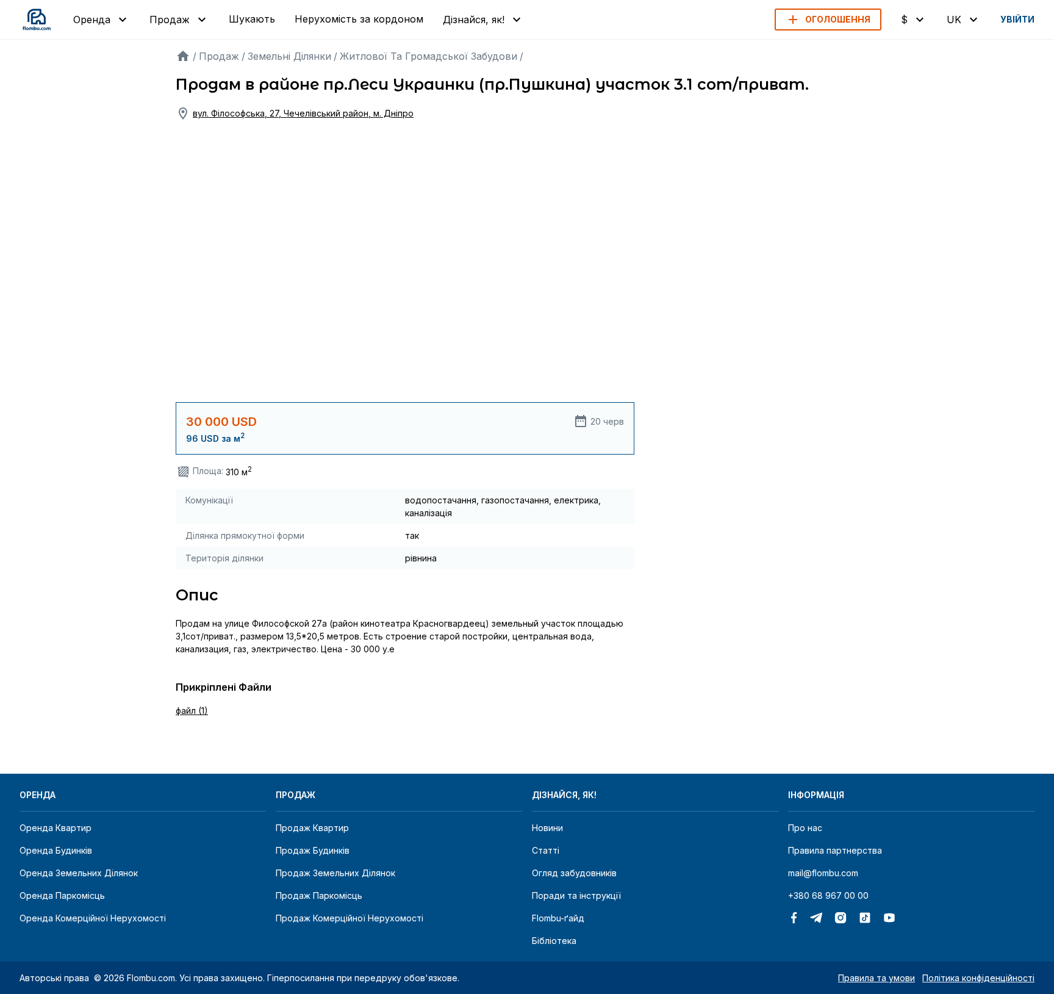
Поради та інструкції (576, 895)
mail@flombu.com (823, 873)
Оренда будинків (56, 850)
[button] (828, 20)
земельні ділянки (289, 56)
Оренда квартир (55, 828)
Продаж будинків (313, 850)
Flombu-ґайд (558, 918)
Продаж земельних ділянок (335, 873)
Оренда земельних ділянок (79, 873)
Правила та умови (876, 978)
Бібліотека (554, 940)
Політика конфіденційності (978, 978)
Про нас (805, 828)
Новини (547, 828)
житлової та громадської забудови (428, 56)
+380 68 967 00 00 (828, 895)
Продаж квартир (312, 828)
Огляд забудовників (574, 873)
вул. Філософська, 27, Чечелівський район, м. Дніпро (303, 113)
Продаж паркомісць (319, 895)
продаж (219, 56)
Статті (545, 850)
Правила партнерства (835, 850)
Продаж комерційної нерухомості (349, 918)
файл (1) (192, 710)
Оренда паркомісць (62, 895)
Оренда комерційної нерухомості (93, 918)
